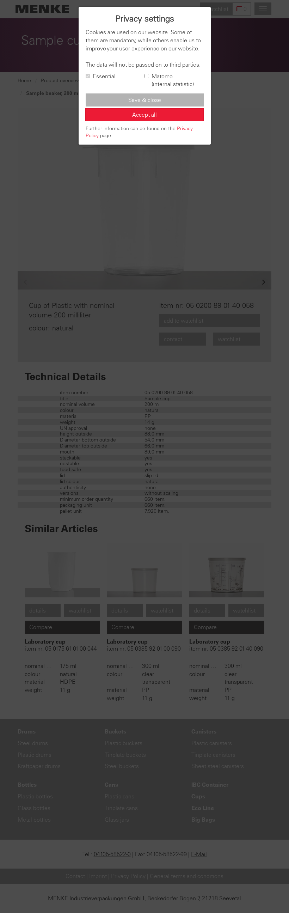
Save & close (144, 99)
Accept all (144, 114)
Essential (104, 76)
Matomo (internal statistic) (173, 80)
